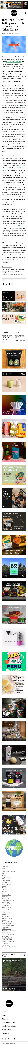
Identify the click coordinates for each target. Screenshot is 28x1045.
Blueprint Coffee (6, 877)
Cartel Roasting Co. (7, 880)
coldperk (4, 882)
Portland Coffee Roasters (9, 930)
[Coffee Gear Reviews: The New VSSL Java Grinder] (20, 337)
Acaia (3, 868)
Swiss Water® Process (8, 941)
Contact (4, 1015)
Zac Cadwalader (7, 267)
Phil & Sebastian (6, 929)
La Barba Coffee (6, 904)
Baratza (4, 873)
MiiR (3, 911)
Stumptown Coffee (7, 939)
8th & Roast (5, 866)
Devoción (4, 891)
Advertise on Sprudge (8, 1022)
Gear (17, 340)
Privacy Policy (6, 1030)
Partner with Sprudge (8, 947)
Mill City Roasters (7, 913)
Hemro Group (6, 898)
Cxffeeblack (5, 889)
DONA (3, 893)
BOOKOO (4, 875)
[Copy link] (12, 284)
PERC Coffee (5, 927)
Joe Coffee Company (8, 900)
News (3, 33)
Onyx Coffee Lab (6, 923)
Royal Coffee (5, 936)
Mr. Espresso (5, 916)
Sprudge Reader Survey (9, 1026)
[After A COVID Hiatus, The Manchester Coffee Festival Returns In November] (8, 337)
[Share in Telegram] (9, 284)
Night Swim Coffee (7, 918)
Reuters (16, 105)
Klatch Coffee (5, 902)
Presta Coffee (6, 932)
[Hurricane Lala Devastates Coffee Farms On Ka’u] (14, 974)
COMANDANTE (6, 884)
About (4, 1012)
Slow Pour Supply (7, 938)
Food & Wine (19, 226)
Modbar (4, 914)
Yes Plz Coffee (6, 945)
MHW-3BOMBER (6, 909)
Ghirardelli (5, 896)
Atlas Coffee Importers (8, 871)
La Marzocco (5, 905)
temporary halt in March (13, 62)
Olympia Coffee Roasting (9, 922)
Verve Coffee (5, 943)
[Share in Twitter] (6, 284)
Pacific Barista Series (8, 925)
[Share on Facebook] (3, 284)
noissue (4, 920)
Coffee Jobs (5, 1019)
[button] (2, 13)
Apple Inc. (5, 870)
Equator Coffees (6, 895)
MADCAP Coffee (6, 907)
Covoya (4, 886)
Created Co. (5, 887)
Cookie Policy (6, 1033)
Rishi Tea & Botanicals (8, 934)
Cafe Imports (5, 879)
